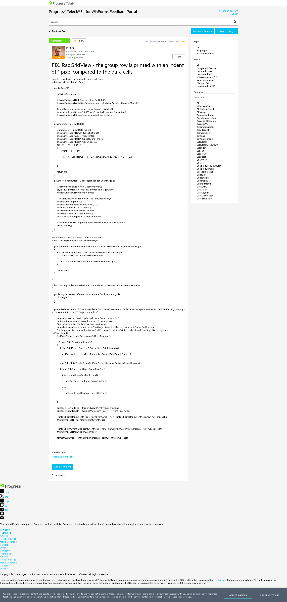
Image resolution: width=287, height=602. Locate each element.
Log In (235, 13)
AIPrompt (201, 111)
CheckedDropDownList (209, 165)
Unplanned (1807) (206, 86)
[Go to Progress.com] (11, 487)
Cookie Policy (84, 596)
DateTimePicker (205, 198)
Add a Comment (62, 466)
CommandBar (203, 180)
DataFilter (202, 189)
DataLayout (203, 192)
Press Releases (8, 538)
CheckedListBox (205, 168)
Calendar (201, 147)
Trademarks (220, 579)
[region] (143, 595)
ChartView (202, 159)
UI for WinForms (205, 105)
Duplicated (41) (204, 74)
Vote (179, 56)
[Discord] (2, 518)
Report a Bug (226, 31)
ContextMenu (204, 183)
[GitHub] (2, 514)
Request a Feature (202, 31)
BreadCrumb (203, 129)
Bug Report (203, 50)
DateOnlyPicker (205, 195)
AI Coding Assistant (207, 108)
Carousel (201, 156)
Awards (4, 535)
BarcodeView (203, 123)
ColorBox (201, 174)
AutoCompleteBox (206, 117)
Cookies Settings (269, 595)
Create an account (228, 10)
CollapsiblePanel (205, 171)
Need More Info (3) (207, 80)
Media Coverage (8, 541)
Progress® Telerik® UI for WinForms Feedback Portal (93, 11)
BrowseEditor (204, 132)
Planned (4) (203, 83)
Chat (199, 162)
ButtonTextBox (205, 138)
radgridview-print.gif (62, 456)
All (198, 47)
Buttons (201, 135)
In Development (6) (207, 77)
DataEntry (202, 186)
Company (5, 529)
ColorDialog (203, 177)
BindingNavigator (205, 126)
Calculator (202, 141)
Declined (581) (204, 71)
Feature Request (205, 53)
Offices (4, 547)
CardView (201, 153)
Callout (200, 150)
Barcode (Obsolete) (207, 120)
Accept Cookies (238, 595)
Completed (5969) (206, 68)
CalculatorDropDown (207, 144)
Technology (6, 532)
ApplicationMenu (205, 114)
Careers (4, 544)
